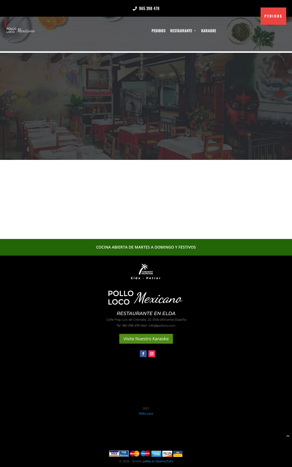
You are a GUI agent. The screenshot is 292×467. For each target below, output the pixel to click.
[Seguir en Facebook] (143, 353)
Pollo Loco (146, 413)
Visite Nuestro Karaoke (146, 339)
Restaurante (181, 30)
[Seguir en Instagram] (151, 353)
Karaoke (208, 30)
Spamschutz (164, 461)
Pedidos (158, 30)
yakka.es (149, 461)
